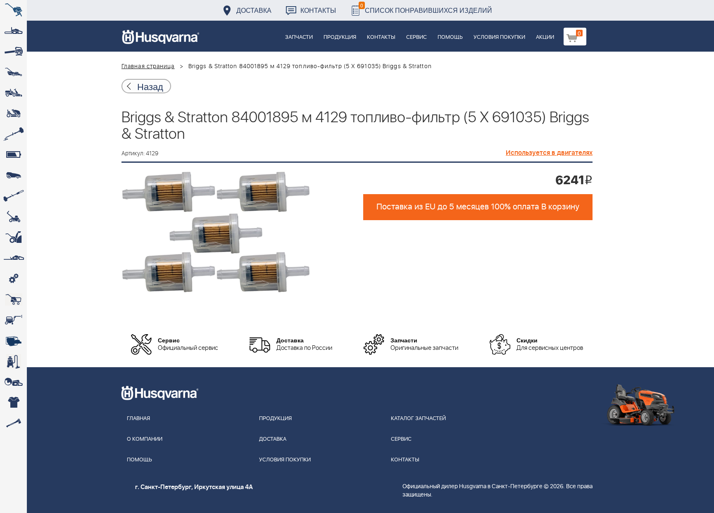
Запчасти (299, 37)
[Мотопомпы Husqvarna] (13, 340)
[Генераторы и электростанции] (13, 299)
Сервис (416, 37)
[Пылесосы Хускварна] (13, 361)
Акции (545, 37)
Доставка (253, 10)
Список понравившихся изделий (426, 8)
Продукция (340, 37)
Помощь (450, 37)
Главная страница (148, 66)
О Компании (144, 439)
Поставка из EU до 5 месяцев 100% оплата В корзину (477, 207)
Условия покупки (499, 37)
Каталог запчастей (418, 419)
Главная (138, 419)
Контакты (318, 10)
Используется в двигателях (549, 153)
